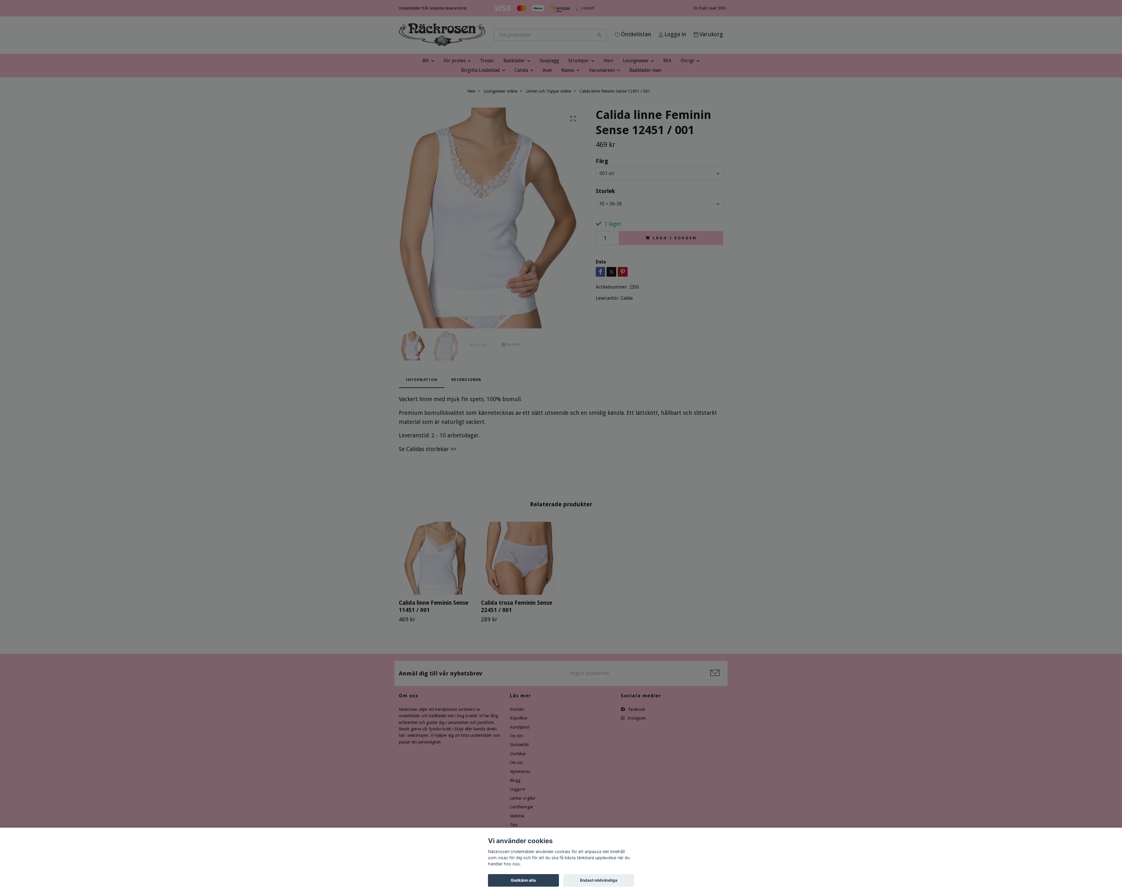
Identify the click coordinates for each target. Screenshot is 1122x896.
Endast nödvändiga (598, 880)
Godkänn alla (523, 880)
